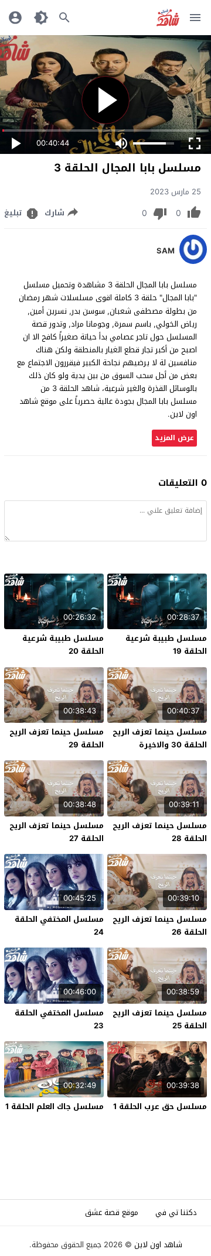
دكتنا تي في (176, 1212)
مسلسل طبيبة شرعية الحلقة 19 (166, 644)
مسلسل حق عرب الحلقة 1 (160, 1106)
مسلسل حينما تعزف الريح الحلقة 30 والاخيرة (160, 738)
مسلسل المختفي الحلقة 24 (59, 925)
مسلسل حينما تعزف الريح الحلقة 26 (160, 925)
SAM (165, 251)
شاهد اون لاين (158, 1244)
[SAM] (193, 261)
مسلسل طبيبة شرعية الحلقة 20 (63, 644)
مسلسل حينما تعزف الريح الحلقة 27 (56, 832)
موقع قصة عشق (111, 1212)
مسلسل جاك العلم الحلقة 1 (54, 1106)
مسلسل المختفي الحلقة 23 (59, 1019)
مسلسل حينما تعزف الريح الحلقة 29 (56, 738)
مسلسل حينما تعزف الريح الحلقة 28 (160, 832)
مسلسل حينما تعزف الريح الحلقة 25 (160, 1019)
